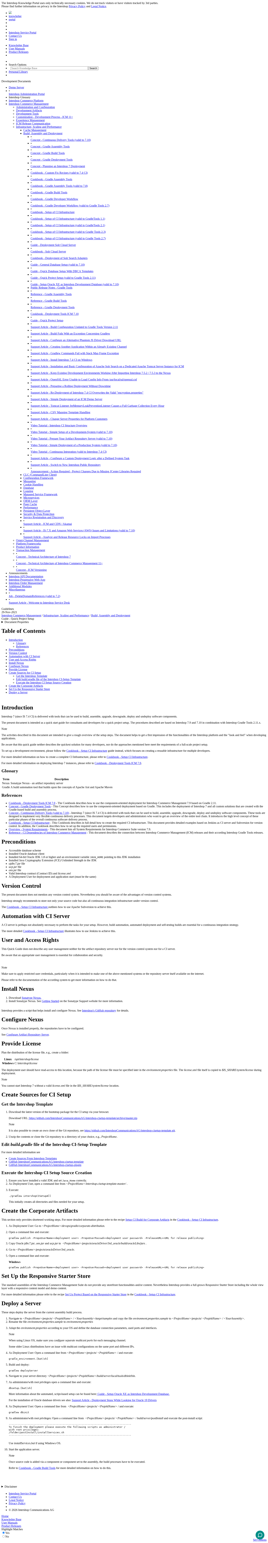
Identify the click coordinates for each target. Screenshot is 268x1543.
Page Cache (30, 504)
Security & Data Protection (38, 514)
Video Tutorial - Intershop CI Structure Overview (59, 425)
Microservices (31, 497)
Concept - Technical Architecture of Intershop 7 (43, 556)
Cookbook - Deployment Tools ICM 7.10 (55, 313)
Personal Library (18, 71)
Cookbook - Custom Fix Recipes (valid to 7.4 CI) (59, 172)
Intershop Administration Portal (27, 94)
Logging (28, 491)
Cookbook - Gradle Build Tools (49, 192)
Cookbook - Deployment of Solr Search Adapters (59, 258)
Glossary (21, 643)
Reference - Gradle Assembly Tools (51, 294)
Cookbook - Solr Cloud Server (48, 251)
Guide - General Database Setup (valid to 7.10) (58, 264)
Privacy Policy (77, 6)
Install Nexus (16, 662)
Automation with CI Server (24, 656)
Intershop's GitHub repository (99, 1010)
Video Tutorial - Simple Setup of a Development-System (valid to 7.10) (71, 432)
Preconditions (16, 649)
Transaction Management (30, 550)
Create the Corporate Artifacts (26, 685)
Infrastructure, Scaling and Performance (39, 126)
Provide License (18, 669)
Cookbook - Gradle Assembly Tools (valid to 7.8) (59, 185)
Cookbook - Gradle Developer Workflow (54, 199)
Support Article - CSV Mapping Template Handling (60, 412)
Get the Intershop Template (31, 676)
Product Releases (18, 51)
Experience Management (30, 120)
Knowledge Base (19, 45)
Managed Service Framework (40, 494)
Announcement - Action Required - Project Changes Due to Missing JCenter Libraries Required (86, 471)
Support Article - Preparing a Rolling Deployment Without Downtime (71, 386)
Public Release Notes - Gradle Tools (51, 287)
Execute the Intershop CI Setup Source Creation (43, 682)
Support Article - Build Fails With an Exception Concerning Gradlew (70, 333)
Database (28, 487)
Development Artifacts (29, 110)
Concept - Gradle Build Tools (48, 153)
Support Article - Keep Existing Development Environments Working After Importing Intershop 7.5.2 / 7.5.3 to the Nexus (101, 372)
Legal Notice (98, 6)
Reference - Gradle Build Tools (49, 300)
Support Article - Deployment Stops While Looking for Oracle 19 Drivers (114, 1400)
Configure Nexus (19, 666)
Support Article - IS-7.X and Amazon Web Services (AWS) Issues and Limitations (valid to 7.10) (79, 530)
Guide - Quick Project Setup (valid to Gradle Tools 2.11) (63, 277)
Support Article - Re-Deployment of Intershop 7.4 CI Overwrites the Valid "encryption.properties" (87, 392)
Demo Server (16, 87)
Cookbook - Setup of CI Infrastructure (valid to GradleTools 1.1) (68, 218)
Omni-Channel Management (32, 540)
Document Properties (17, 622)
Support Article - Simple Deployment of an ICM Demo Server (66, 399)
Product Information (27, 546)
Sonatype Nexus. (31, 997)
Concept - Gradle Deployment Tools (52, 159)
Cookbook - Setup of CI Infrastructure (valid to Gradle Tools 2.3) (68, 231)
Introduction (16, 639)
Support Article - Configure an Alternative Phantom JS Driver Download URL (76, 340)
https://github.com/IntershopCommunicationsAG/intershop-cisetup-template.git (129, 1130)
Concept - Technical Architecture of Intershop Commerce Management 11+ (59, 563)
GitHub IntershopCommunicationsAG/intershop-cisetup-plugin (45, 1165)
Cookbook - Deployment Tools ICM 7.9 (118, 763)
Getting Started (50, 1001)
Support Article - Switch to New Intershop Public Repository (66, 464)
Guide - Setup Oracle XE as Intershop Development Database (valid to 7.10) (75, 284)
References (22, 646)
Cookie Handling (33, 484)
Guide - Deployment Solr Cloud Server (53, 245)
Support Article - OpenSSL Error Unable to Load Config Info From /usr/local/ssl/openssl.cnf (84, 379)
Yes (7, 1532)
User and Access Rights (22, 659)
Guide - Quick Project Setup (47, 320)
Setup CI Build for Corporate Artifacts (147, 1219)
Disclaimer (11, 1486)
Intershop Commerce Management (28, 103)
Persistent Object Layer (36, 510)
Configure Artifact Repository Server (27, 1034)
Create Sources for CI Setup (25, 672)
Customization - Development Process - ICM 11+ (44, 117)
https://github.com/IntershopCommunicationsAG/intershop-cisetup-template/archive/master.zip (82, 1118)
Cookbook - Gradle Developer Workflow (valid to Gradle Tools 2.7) (70, 205)
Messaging (29, 481)
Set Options (260, 1539)
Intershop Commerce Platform (26, 100)
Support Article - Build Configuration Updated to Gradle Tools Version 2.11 (74, 327)
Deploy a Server (18, 692)
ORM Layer (30, 500)
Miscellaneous (17, 589)
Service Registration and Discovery (43, 517)
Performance (30, 507)
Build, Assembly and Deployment (42, 133)
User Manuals (17, 48)
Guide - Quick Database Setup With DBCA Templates (62, 271)
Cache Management (34, 130)
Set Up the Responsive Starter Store (29, 689)
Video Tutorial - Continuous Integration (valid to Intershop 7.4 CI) (69, 451)
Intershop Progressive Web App (27, 579)
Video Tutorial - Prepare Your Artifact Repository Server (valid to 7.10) (71, 438)
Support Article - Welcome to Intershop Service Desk (39, 602)
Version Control (18, 653)
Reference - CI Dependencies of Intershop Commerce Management (47, 832)
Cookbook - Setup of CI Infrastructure (53, 212)
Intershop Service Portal (22, 32)
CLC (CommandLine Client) (40, 474)
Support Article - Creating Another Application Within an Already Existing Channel (79, 346)
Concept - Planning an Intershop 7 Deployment (58, 166)
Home (5, 1516)
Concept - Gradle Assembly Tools (50, 146)
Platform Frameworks (28, 543)
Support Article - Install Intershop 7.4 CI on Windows (61, 359)
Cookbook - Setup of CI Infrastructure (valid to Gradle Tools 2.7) (68, 238)
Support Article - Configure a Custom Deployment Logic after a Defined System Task (80, 458)
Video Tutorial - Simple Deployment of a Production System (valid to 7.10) (74, 445)
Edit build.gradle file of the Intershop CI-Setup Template (48, 679)
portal (12, 19)
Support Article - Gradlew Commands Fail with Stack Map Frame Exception (75, 353)
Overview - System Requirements (28, 829)
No (7, 1536)
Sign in (13, 39)
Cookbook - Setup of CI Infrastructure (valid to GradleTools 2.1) (68, 225)
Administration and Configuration (35, 107)
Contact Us (15, 35)
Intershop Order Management (26, 583)
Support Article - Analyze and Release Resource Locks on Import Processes (66, 537)
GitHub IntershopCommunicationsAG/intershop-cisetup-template (46, 1161)
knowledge (15, 16)
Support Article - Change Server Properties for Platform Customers (69, 418)
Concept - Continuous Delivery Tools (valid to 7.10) (61, 139)
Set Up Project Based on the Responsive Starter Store (96, 1294)
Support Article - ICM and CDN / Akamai (47, 523)
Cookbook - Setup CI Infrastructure (86, 750)
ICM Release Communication (33, 123)
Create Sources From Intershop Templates (33, 1158)
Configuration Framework (38, 478)
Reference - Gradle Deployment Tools (53, 307)
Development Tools (27, 113)
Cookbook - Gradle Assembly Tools (51, 179)
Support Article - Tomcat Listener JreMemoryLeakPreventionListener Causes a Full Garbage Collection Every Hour (97, 405)
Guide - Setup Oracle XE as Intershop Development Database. (133, 1394)
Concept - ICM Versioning (31, 569)
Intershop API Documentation (26, 576)
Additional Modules (20, 586)
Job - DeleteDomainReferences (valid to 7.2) (34, 596)
